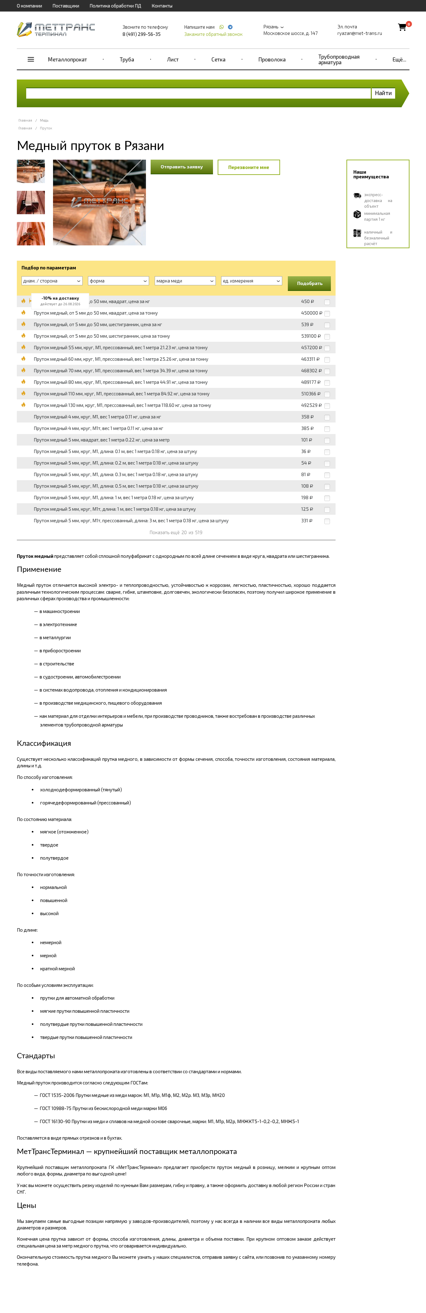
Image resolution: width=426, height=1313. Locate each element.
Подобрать (310, 283)
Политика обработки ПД (115, 5)
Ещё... (399, 59)
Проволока (272, 59)
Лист (173, 59)
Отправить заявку (182, 166)
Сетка (218, 59)
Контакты (162, 5)
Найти (383, 92)
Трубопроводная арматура (339, 59)
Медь (44, 120)
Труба (127, 59)
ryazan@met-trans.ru (359, 33)
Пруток (46, 128)
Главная (25, 120)
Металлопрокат (67, 59)
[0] (402, 26)
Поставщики (65, 5)
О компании (29, 5)
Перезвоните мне (248, 167)
